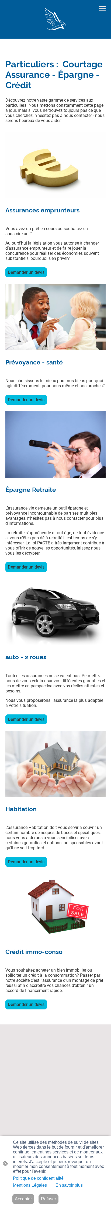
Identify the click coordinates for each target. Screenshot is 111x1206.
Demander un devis (26, 272)
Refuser (48, 1199)
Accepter (23, 1199)
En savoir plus (69, 1185)
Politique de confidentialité (38, 1178)
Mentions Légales (30, 1185)
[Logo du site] (56, 19)
